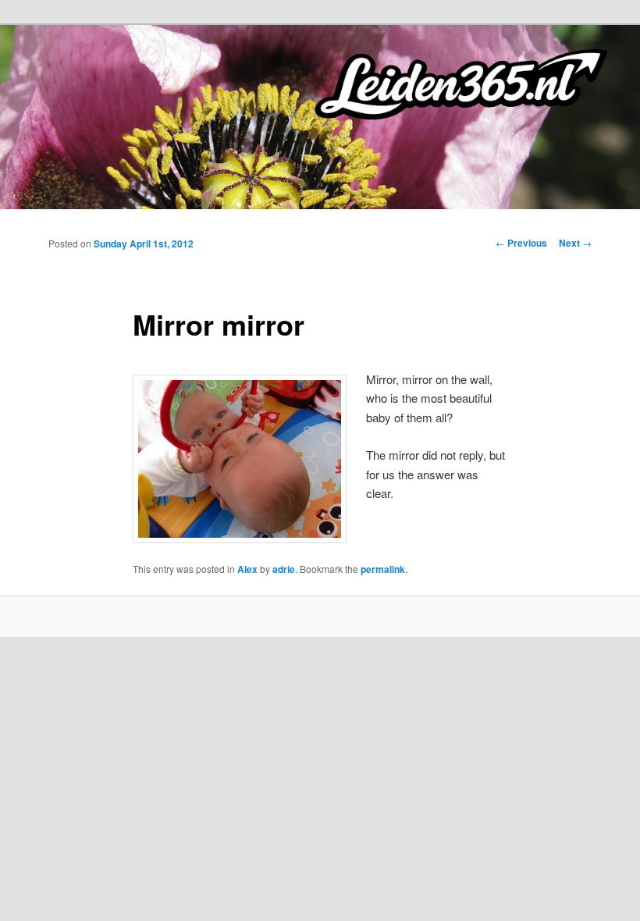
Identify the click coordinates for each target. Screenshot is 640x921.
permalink (383, 569)
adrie (283, 569)
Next (575, 243)
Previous (521, 243)
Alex (247, 569)
